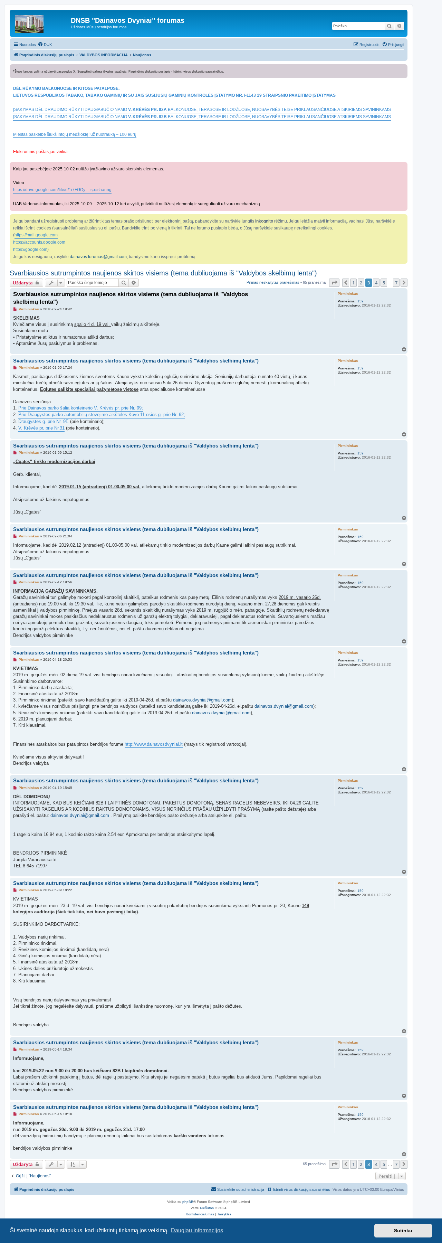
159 (360, 301)
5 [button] (384, 283)
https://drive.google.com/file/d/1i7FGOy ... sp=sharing (62, 189)
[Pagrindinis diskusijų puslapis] (41, 22)
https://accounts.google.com (39, 242)
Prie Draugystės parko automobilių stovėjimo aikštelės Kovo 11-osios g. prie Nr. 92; (101, 414)
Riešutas (207, 1208)
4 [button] (376, 283)
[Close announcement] (403, 68)
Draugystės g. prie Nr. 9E (43, 421)
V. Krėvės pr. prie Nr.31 (41, 428)
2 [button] (361, 283)
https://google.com (30, 249)
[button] (334, 283)
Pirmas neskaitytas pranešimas (273, 282)
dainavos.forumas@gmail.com (98, 256)
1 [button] (353, 283)
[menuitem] (45, 44)
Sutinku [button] (403, 1230)
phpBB (187, 1202)
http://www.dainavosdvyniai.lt (154, 744)
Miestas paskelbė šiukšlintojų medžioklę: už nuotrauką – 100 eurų (74, 134)
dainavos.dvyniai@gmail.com (202, 700)
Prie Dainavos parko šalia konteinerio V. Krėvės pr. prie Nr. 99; (80, 408)
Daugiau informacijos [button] (197, 1230)
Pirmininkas (348, 293)
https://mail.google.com (36, 235)
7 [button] (396, 283)
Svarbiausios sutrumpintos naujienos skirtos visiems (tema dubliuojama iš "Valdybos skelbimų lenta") (163, 273)
